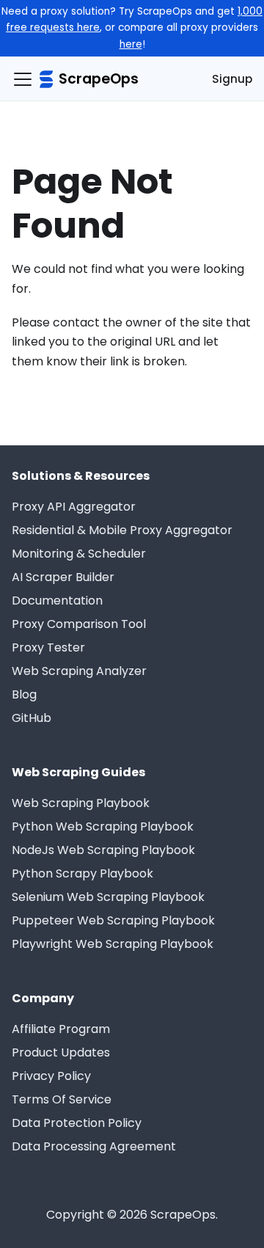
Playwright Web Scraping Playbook (112, 943)
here (131, 44)
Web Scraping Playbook (81, 803)
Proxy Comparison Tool (79, 624)
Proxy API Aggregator (74, 506)
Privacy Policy (51, 1076)
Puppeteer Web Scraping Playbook (113, 920)
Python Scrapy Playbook (82, 873)
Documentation (57, 600)
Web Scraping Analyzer (79, 671)
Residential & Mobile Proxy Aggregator (122, 530)
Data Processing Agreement (94, 1146)
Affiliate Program (61, 1029)
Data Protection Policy (77, 1122)
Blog (24, 694)
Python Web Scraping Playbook (103, 826)
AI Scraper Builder (63, 577)
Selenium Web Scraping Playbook (108, 896)
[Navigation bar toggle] (23, 79)
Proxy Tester (48, 647)
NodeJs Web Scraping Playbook (103, 850)
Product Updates (61, 1052)
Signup (232, 79)
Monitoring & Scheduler (79, 553)
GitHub (31, 717)
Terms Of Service (61, 1099)
